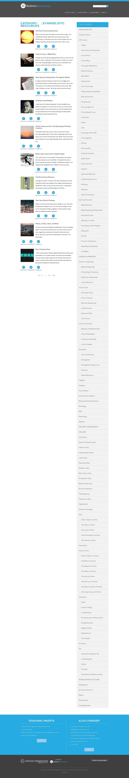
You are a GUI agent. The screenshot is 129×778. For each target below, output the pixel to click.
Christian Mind (84, 35)
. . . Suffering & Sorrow (88, 179)
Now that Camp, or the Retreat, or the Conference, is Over (40, 732)
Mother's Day (84, 468)
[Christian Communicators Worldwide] (34, 761)
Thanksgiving (84, 494)
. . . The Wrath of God (87, 540)
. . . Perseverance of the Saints (91, 618)
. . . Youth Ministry (86, 282)
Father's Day (84, 448)
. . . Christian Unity (86, 293)
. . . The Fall (83, 669)
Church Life (83, 288)
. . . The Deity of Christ (87, 571)
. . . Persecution (85, 148)
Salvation (82, 597)
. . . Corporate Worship (87, 339)
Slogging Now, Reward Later (80, 729)
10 (49, 275)
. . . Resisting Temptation (88, 246)
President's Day (85, 478)
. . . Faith (82, 602)
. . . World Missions (86, 375)
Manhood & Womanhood (88, 401)
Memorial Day (84, 463)
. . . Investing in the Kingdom (90, 226)
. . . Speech (83, 169)
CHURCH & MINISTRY (87, 257)
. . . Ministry (83, 370)
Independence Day (86, 453)
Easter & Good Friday (87, 442)
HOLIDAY (82, 432)
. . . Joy (81, 128)
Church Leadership (86, 262)
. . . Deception (84, 76)
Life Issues (83, 40)
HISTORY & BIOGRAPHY (88, 427)
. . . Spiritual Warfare (87, 174)
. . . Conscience (84, 55)
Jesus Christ (84, 551)
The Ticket (74, 744)
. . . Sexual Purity (85, 164)
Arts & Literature (86, 690)
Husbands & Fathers (87, 396)
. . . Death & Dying (86, 71)
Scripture (82, 644)
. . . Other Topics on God (88, 520)
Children (82, 386)
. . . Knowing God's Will (88, 133)
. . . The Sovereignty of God (89, 535)
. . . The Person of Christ (88, 582)
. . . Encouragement (86, 107)
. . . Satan (82, 664)
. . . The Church (84, 319)
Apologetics (83, 685)
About (104, 13)
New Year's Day (85, 473)
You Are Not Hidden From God (80, 726)
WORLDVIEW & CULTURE (89, 680)
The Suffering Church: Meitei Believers (83, 735)
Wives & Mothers (85, 489)
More (41, 740)
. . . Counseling (84, 61)
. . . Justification (85, 613)
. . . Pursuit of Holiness (87, 241)
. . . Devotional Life (86, 215)
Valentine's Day (85, 499)
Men (80, 411)
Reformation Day (85, 484)
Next (53, 275)
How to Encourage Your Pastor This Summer (36, 726)
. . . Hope (82, 123)
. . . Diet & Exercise (86, 97)
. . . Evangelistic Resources (89, 365)
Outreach (82, 350)
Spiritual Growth (85, 200)
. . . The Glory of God (87, 525)
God (80, 515)
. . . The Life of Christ (87, 576)
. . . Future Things (85, 607)
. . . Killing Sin (84, 231)
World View (83, 700)
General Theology (86, 509)
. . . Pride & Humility (86, 153)
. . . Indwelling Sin (85, 659)
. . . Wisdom (83, 190)
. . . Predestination (86, 623)
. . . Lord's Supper (86, 344)
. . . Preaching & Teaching (88, 272)
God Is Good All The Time (79, 741)
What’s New (70, 13)
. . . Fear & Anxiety (86, 86)
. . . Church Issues (85, 298)
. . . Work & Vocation (87, 195)
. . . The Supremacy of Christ (90, 592)
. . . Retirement (84, 159)
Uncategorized (84, 705)
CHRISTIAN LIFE (85, 30)
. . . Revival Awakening (87, 303)
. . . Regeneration (85, 628)
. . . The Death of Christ (88, 566)
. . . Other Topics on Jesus (89, 556)
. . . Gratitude (84, 117)
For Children (84, 391)
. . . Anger (82, 45)
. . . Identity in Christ (87, 221)
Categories (82, 13)
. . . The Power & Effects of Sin (90, 675)
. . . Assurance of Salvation (89, 50)
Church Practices (85, 324)
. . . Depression (84, 81)
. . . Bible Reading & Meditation (91, 210)
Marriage (82, 406)
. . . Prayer (83, 236)
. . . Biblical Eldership (87, 267)
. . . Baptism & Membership (89, 329)
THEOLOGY (83, 504)
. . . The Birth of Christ (87, 561)
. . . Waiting (83, 184)
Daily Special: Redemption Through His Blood (85, 738)
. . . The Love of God (86, 530)
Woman (82, 422)
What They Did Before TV (30, 735)
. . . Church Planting (86, 355)
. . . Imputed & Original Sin (89, 654)
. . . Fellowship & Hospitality (89, 92)
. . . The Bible (84, 252)
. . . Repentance (85, 633)
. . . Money (83, 143)
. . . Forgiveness (85, 102)
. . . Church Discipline (87, 334)
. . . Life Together (85, 138)
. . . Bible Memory (85, 205)
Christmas (83, 437)
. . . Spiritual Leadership (88, 277)
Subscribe (94, 13)
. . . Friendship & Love (87, 112)
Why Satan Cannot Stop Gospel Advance (84, 732)
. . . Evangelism (84, 360)
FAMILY (82, 380)
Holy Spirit (83, 546)
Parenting (83, 417)
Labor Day (83, 458)
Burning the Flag (27, 729)
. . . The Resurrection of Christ (90, 587)
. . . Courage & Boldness (88, 66)
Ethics (81, 695)
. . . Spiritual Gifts (85, 313)
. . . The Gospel (84, 638)
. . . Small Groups (85, 308)
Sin (80, 649)
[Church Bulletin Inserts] (35, 5)
